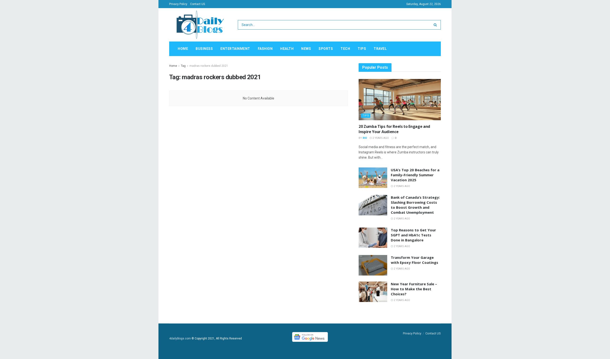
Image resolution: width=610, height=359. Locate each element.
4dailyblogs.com (180, 338)
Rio (365, 138)
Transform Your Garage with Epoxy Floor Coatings (414, 260)
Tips (362, 49)
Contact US (197, 4)
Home (183, 49)
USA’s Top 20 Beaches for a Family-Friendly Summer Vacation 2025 (415, 174)
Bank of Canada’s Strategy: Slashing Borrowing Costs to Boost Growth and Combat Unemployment (415, 205)
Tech (345, 49)
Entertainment (235, 49)
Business (204, 49)
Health (287, 49)
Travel (380, 49)
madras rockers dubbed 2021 (208, 66)
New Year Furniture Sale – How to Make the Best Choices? (414, 288)
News (306, 49)
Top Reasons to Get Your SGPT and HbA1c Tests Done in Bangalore (413, 235)
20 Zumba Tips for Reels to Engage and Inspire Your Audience (394, 129)
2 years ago (380, 138)
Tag (183, 66)
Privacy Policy (178, 4)
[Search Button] (436, 25)
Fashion (265, 49)
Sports (326, 49)
